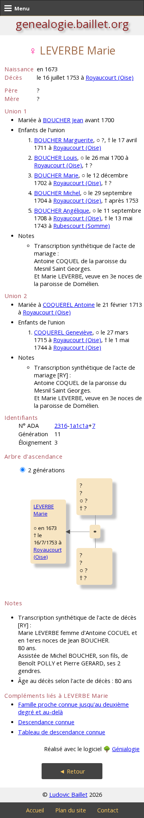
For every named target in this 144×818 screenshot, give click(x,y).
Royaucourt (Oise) (110, 77)
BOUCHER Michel (57, 193)
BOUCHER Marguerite (63, 140)
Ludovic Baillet (68, 794)
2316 (60, 425)
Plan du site (70, 810)
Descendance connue (46, 722)
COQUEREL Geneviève (63, 332)
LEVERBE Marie (44, 510)
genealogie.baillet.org (72, 23)
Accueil (35, 810)
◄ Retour (72, 771)
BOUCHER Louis (55, 157)
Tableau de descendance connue (61, 732)
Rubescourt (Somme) (81, 226)
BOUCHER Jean (63, 120)
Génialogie (126, 749)
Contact (107, 810)
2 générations (46, 470)
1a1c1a (79, 425)
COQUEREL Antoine (69, 304)
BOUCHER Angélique (61, 210)
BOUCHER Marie (56, 175)
